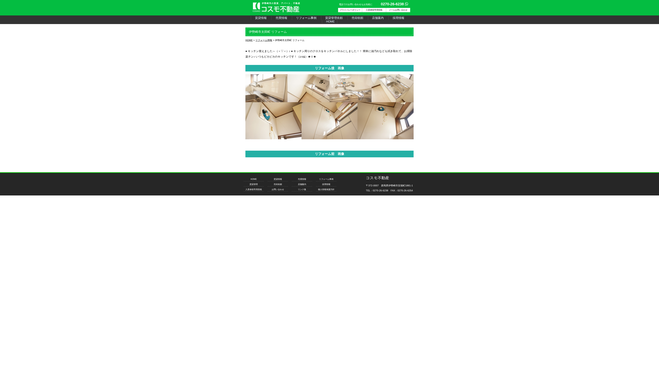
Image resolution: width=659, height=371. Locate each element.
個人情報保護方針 (326, 189)
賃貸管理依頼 (334, 18)
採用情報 (398, 18)
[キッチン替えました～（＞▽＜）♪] (266, 101)
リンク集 (302, 189)
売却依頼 (357, 18)
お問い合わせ (278, 189)
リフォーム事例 (306, 18)
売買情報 (281, 18)
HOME (330, 21)
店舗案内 (378, 18)
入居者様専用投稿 (253, 189)
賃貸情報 (261, 18)
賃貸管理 (254, 184)
